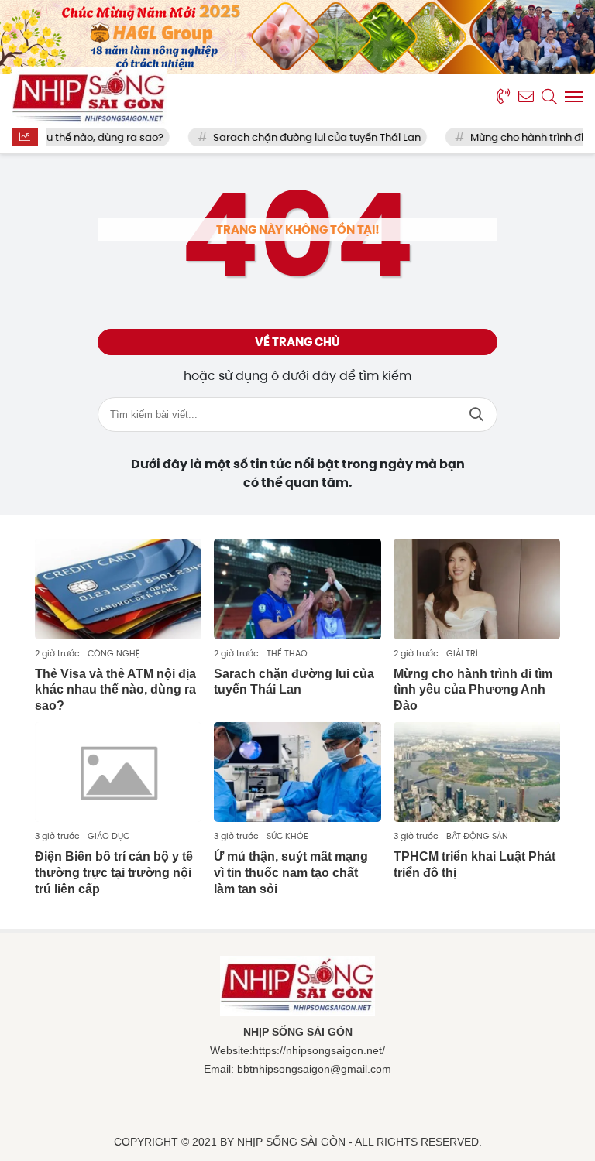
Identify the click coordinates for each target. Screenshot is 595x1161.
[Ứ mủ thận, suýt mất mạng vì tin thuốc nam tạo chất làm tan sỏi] (297, 772)
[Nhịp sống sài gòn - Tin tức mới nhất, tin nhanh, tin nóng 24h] (89, 97)
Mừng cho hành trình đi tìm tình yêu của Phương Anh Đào (473, 690)
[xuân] (297, 37)
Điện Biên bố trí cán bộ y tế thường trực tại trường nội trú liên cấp (114, 873)
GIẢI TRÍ (462, 653)
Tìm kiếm (476, 414)
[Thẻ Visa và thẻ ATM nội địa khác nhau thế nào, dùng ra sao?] (118, 589)
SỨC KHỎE (287, 836)
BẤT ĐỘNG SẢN (477, 836)
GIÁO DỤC (108, 836)
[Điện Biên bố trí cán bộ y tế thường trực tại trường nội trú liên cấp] (118, 772)
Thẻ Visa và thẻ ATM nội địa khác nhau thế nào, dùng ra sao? (115, 690)
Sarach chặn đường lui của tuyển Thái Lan (304, 137)
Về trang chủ (297, 342)
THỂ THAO (287, 653)
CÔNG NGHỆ (114, 653)
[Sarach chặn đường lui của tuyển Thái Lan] (297, 589)
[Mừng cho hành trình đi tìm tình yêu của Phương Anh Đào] (477, 589)
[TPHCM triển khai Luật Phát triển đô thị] (477, 772)
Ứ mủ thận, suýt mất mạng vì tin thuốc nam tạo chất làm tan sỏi (291, 873)
